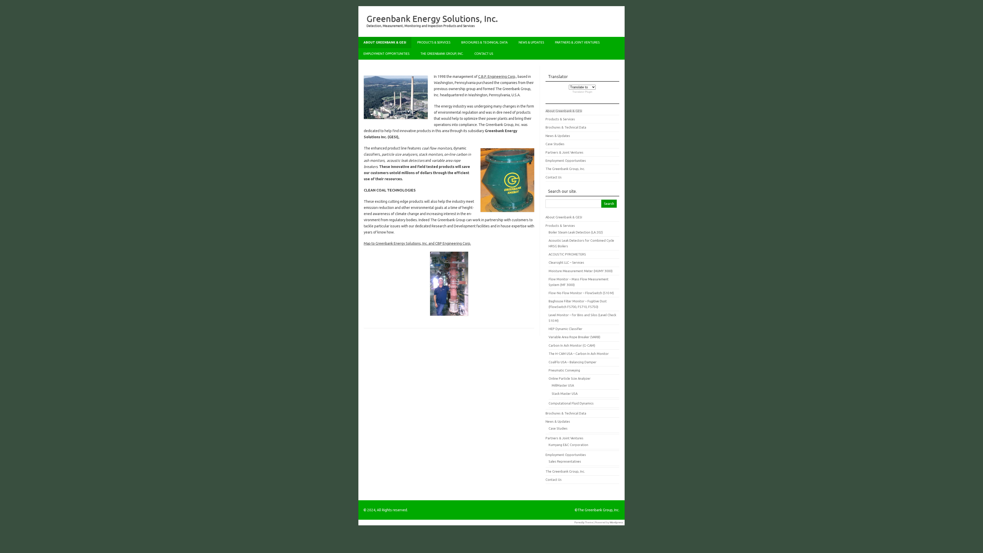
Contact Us (483, 53)
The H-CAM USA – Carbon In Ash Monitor (579, 353)
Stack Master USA (565, 393)
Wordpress (616, 522)
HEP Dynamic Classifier (565, 329)
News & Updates (531, 42)
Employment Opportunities (386, 53)
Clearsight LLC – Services (566, 262)
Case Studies (555, 144)
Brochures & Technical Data (484, 42)
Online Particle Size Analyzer (570, 378)
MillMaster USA (563, 385)
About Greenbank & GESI (385, 42)
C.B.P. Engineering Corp (496, 77)
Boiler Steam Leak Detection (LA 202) (576, 232)
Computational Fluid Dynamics (571, 403)
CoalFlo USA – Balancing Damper (572, 362)
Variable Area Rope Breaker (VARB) (574, 337)
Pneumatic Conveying (564, 370)
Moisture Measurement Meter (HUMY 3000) (581, 271)
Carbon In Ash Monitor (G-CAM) (572, 345)
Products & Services (433, 42)
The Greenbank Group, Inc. (441, 53)
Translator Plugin (582, 91)
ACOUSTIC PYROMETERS (567, 254)
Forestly (579, 522)
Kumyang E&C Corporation (568, 444)
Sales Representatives (565, 461)
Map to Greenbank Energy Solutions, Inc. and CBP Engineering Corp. (417, 243)
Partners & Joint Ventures (577, 42)
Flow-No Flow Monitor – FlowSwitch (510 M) (581, 293)
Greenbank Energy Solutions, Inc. (432, 18)
